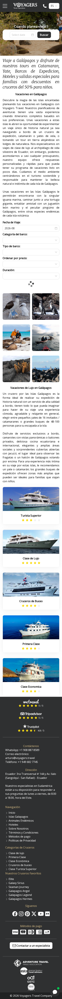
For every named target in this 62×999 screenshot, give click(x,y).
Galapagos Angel (19, 891)
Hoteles (13, 824)
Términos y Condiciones (23, 832)
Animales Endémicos (21, 820)
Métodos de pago (19, 836)
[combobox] (52, 6)
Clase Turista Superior (23, 869)
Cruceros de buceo (20, 865)
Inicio (12, 812)
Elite (11, 879)
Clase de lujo (16, 853)
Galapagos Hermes (20, 899)
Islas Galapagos (18, 816)
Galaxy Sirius (16, 883)
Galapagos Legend (20, 895)
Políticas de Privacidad (22, 840)
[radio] (23, 520)
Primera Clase (17, 857)
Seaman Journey (19, 887)
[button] (56, 228)
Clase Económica (19, 861)
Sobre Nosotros (19, 828)
